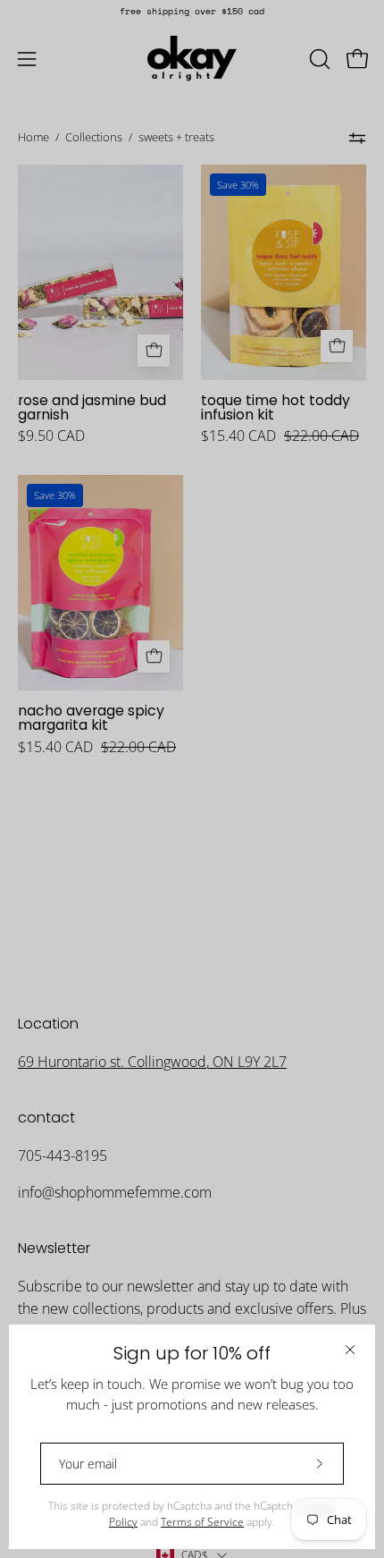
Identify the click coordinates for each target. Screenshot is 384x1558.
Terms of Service (202, 1521)
